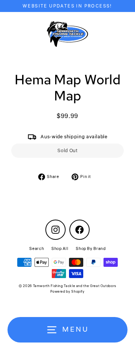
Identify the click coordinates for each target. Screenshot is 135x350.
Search (36, 248)
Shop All (59, 248)
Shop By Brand (90, 248)
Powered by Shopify (67, 291)
